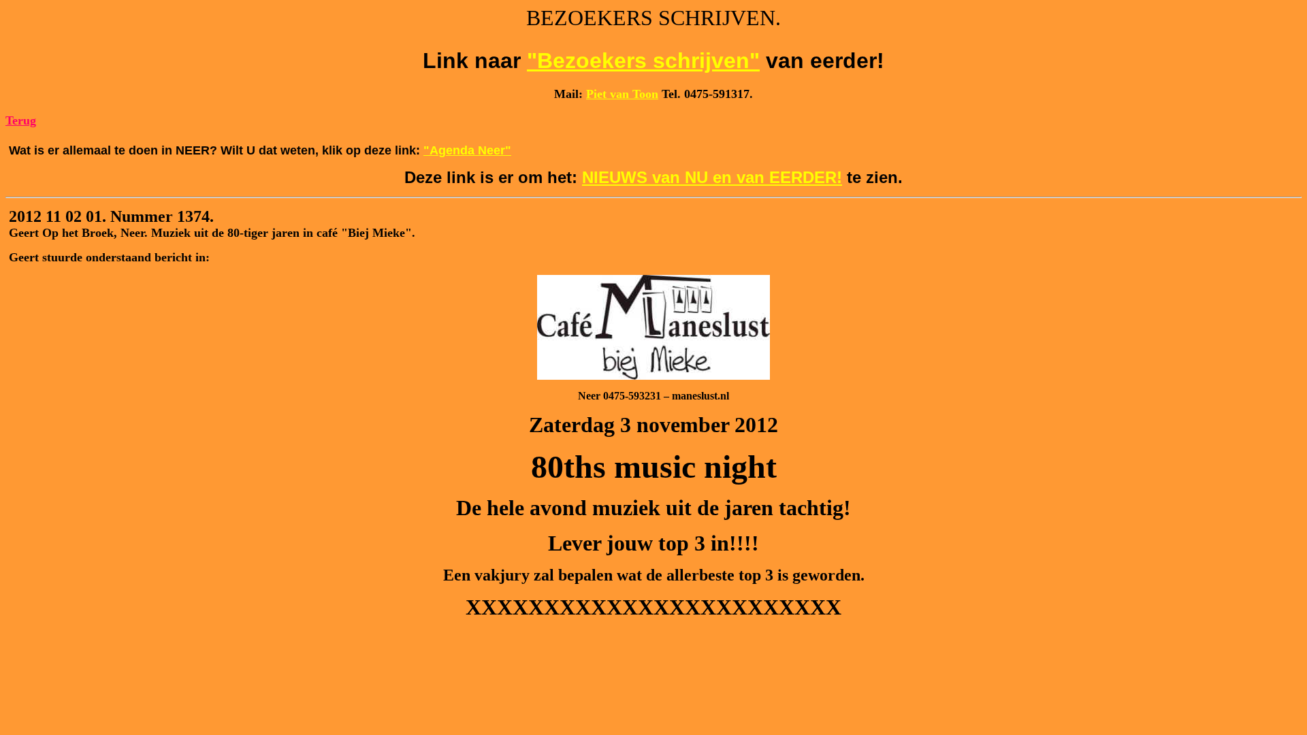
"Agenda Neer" (467, 150)
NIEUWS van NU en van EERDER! (712, 177)
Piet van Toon (622, 94)
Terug (20, 120)
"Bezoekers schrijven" (643, 60)
